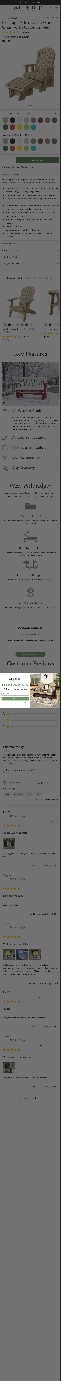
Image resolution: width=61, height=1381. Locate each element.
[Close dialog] (59, 675)
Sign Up (15, 698)
